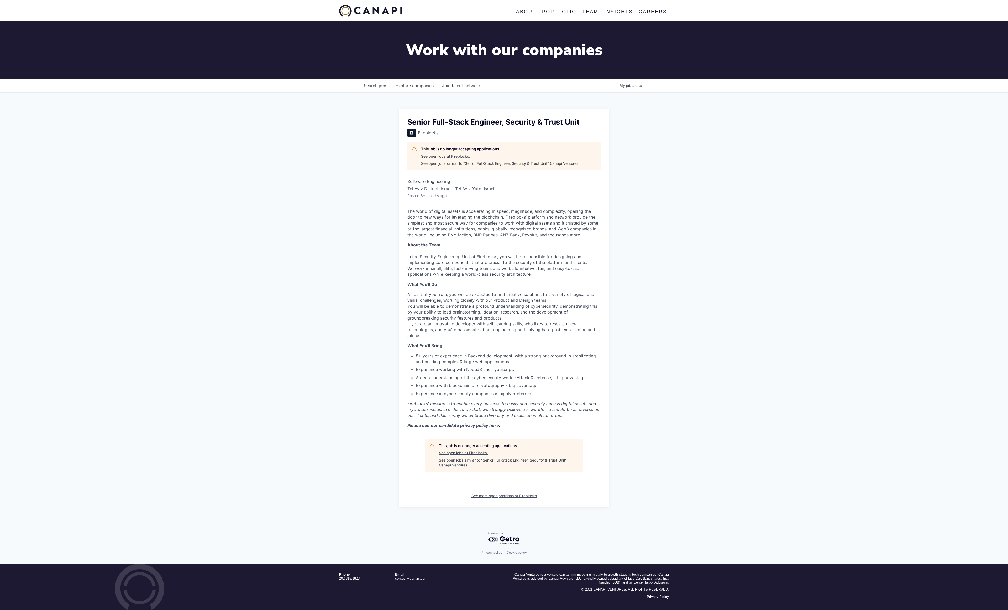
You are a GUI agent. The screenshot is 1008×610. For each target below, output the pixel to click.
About (526, 11)
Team (590, 11)
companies (415, 85)
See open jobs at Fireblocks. (445, 156)
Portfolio (559, 11)
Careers (652, 11)
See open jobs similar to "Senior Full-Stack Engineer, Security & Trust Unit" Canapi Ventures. (500, 163)
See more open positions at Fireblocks (504, 496)
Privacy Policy (658, 597)
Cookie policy (517, 552)
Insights (618, 11)
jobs (375, 85)
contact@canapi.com (411, 578)
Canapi (370, 10)
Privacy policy (491, 552)
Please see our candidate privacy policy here (453, 425)
